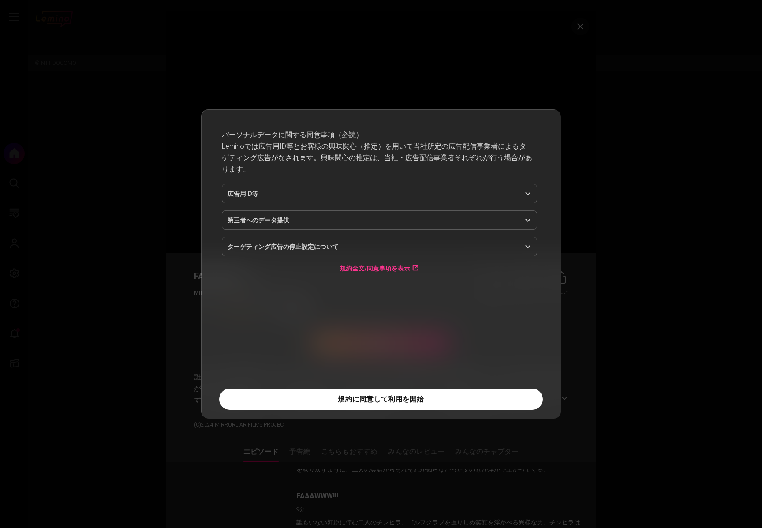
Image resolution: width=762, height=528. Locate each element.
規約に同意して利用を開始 (381, 399)
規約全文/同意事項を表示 (375, 321)
